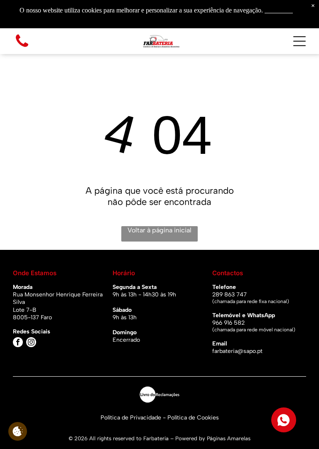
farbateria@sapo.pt (237, 351)
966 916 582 (228, 322)
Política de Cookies (193, 417)
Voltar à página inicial (159, 230)
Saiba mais (279, 10)
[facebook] (18, 343)
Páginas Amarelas (228, 438)
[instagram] (31, 343)
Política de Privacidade (131, 417)
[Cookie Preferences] (17, 431)
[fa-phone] (22, 48)
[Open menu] (299, 41)
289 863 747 (229, 294)
